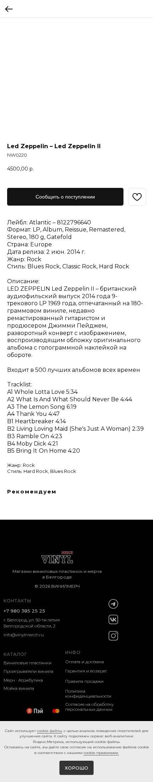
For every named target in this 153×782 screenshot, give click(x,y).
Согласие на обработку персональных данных (89, 707)
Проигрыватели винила (28, 671)
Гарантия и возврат (86, 671)
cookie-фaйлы (49, 730)
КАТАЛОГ (15, 654)
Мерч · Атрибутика (23, 680)
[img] (113, 604)
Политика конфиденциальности (88, 693)
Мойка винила (19, 688)
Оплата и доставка (84, 661)
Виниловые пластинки (28, 662)
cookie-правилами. (101, 752)
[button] (65, 197)
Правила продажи (84, 681)
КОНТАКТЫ (17, 600)
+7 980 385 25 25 (24, 611)
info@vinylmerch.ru (24, 634)
